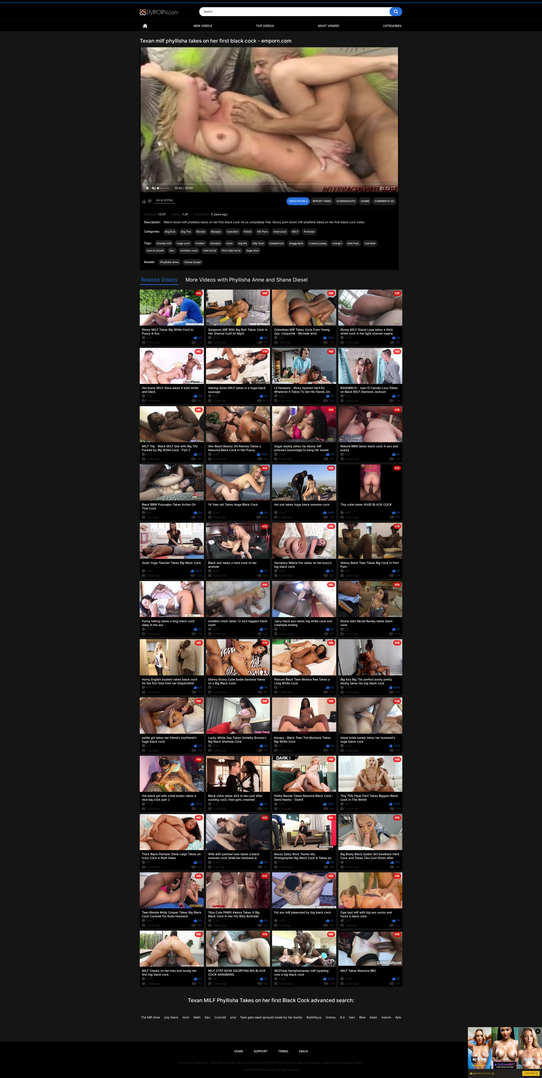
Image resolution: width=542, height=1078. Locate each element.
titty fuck (258, 243)
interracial (209, 250)
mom (229, 243)
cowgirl (337, 243)
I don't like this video (149, 201)
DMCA (303, 1051)
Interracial (280, 231)
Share (365, 201)
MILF (295, 231)
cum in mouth (155, 250)
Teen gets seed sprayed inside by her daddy (271, 1017)
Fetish (248, 231)
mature (386, 1017)
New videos (203, 26)
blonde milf (164, 243)
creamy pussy (318, 243)
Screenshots (345, 201)
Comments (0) (384, 201)
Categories (392, 26)
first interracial (231, 250)
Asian (373, 1017)
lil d (342, 1017)
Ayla (398, 1017)
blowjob (215, 243)
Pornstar (309, 231)
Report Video (322, 201)
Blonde (200, 231)
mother (200, 243)
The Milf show (150, 1017)
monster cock (189, 250)
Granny (331, 1017)
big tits (242, 243)
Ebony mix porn (267, 1069)
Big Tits (186, 231)
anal (233, 1017)
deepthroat (276, 243)
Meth (197, 1017)
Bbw (362, 1017)
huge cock (183, 243)
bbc (172, 250)
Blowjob (216, 231)
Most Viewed (328, 26)
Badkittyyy (314, 1017)
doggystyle (296, 243)
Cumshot (232, 231)
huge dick (252, 250)
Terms (283, 1051)
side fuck (353, 243)
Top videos (265, 26)
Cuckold (220, 1017)
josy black (171, 1017)
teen (352, 1017)
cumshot (370, 243)
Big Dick (170, 231)
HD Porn (262, 231)
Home (145, 26)
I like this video (144, 201)
